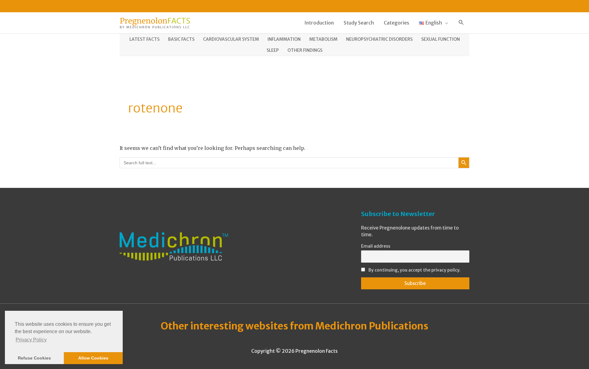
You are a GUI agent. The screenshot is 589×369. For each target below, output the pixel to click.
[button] (461, 23)
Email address (375, 246)
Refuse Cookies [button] (34, 358)
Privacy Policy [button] (31, 339)
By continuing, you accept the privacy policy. (414, 270)
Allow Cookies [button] (93, 358)
